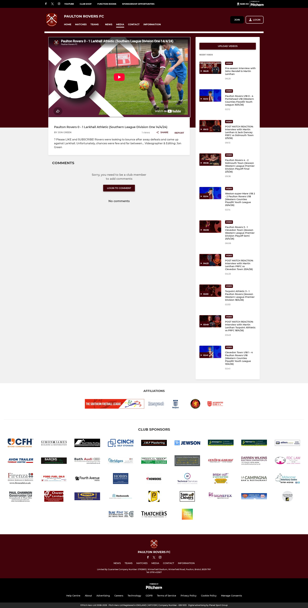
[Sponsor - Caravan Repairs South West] (187, 461)
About (88, 595)
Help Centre (73, 595)
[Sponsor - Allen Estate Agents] (287, 443)
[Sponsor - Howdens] (154, 479)
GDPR (149, 595)
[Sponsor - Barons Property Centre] (54, 461)
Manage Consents (231, 595)
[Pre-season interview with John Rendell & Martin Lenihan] (210, 68)
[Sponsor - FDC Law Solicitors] (287, 461)
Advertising (103, 595)
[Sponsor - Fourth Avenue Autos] (87, 479)
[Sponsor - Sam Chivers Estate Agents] (187, 497)
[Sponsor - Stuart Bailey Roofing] (87, 443)
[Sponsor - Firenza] (20, 479)
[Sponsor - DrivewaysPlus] (221, 443)
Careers (118, 595)
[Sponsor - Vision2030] (187, 515)
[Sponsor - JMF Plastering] (154, 443)
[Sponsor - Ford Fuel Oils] (54, 479)
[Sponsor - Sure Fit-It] (120, 515)
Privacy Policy (189, 595)
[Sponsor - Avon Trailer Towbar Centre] (20, 461)
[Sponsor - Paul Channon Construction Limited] (20, 497)
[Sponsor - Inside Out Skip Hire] (221, 479)
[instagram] (59, 4)
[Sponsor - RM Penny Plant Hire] (154, 497)
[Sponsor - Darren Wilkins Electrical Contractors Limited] (254, 461)
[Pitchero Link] (257, 5)
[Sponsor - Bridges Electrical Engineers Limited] (120, 461)
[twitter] (52, 4)
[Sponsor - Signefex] (221, 497)
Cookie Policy (209, 595)
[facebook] (45, 4)
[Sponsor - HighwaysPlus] (254, 443)
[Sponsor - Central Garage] (221, 461)
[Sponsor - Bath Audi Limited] (87, 461)
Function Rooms (106, 4)
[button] (67, 24)
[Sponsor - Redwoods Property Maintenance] (120, 497)
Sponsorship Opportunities (138, 4)
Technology (134, 595)
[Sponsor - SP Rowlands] (287, 497)
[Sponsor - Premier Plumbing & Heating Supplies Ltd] (87, 497)
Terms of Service (166, 595)
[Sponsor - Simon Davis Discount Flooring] (254, 497)
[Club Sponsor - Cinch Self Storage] (120, 443)
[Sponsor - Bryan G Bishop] (154, 461)
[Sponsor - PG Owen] (54, 497)
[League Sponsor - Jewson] (187, 443)
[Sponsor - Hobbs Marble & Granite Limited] (120, 479)
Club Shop (86, 4)
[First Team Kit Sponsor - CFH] (20, 443)
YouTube (69, 4)
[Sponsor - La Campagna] (254, 479)
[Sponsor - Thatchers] (154, 515)
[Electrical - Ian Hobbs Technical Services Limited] (187, 479)
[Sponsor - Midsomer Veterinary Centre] (287, 479)
